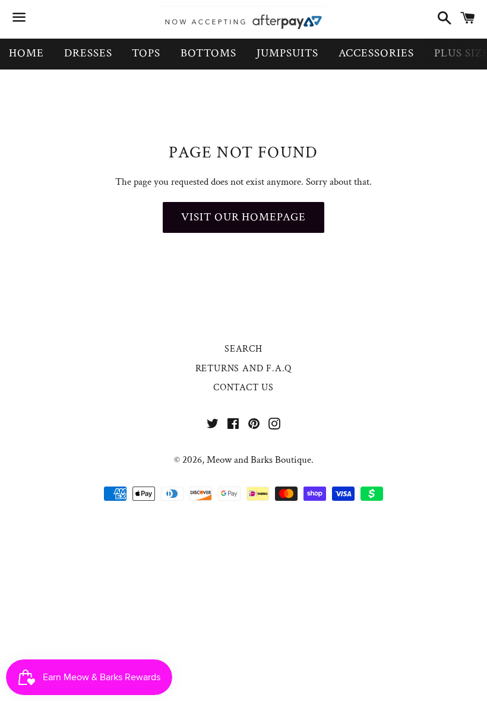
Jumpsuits (287, 53)
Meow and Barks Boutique (259, 459)
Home (26, 53)
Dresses (88, 53)
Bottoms (208, 53)
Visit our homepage (243, 217)
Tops (146, 53)
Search (243, 349)
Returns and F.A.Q (243, 368)
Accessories (376, 53)
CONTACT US (243, 387)
